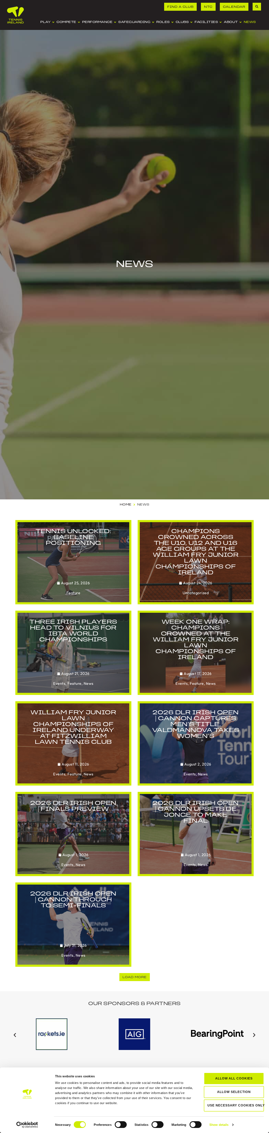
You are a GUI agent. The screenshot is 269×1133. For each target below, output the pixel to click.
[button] (134, 977)
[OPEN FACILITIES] (220, 22)
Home (126, 504)
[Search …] (257, 7)
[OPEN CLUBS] (191, 22)
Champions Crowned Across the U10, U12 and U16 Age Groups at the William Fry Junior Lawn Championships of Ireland (196, 552)
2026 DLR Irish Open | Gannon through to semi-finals (73, 900)
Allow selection (234, 1092)
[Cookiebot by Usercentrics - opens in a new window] (27, 1125)
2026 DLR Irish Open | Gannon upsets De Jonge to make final (196, 812)
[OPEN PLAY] (53, 22)
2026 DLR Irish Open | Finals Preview (73, 806)
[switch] (121, 1124)
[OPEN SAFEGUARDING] (153, 22)
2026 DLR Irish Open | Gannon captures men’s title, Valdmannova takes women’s (195, 724)
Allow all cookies (234, 1078)
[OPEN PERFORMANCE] (115, 22)
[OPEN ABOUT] (240, 22)
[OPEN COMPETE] (78, 22)
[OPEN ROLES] (172, 22)
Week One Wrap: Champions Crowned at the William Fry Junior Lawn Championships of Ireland (196, 640)
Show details (218, 1124)
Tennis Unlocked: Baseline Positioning (73, 537)
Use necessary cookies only (235, 1105)
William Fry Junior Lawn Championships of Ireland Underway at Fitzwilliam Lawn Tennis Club (73, 727)
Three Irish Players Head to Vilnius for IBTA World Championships (73, 631)
